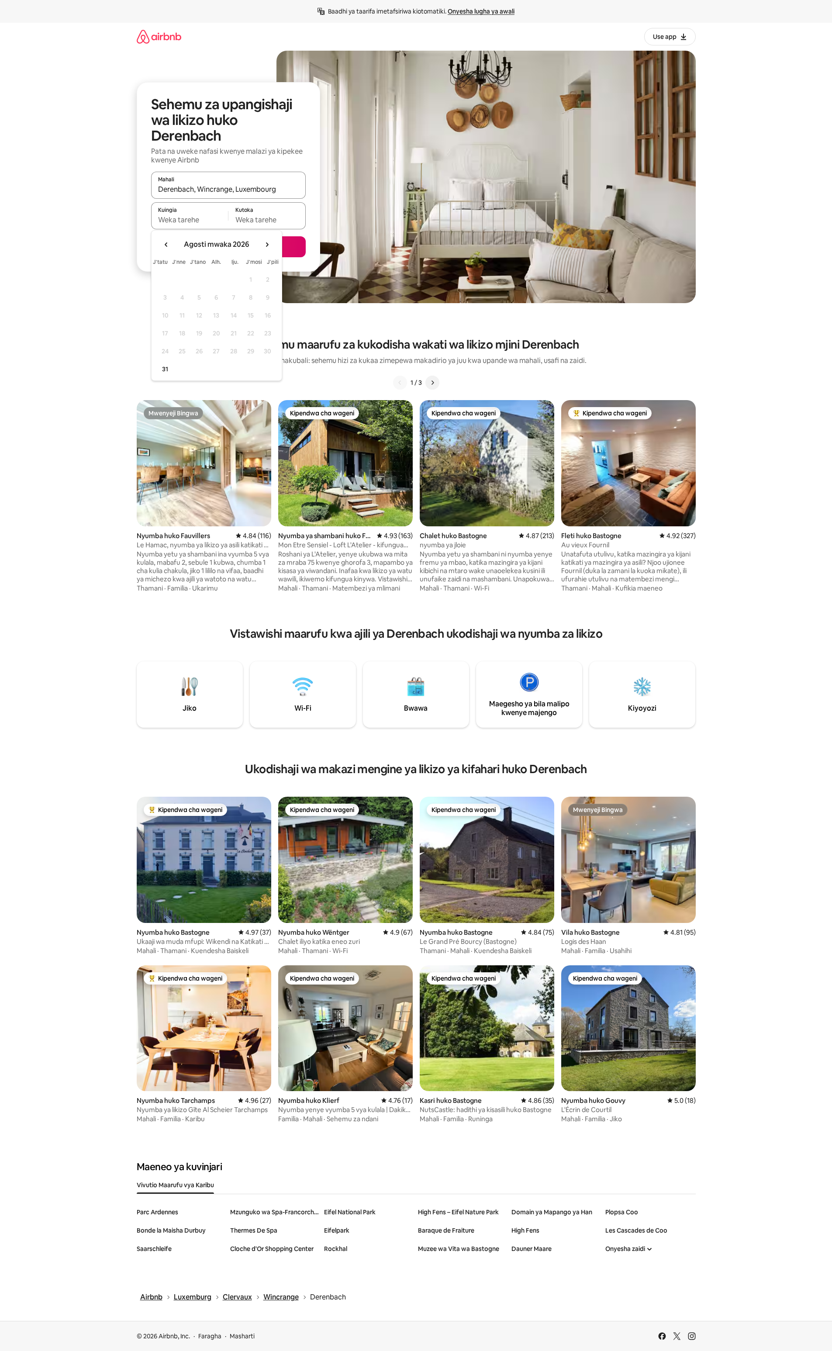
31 (165, 369)
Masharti (242, 1336)
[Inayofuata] (432, 383)
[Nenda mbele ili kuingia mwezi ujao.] (266, 244)
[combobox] (228, 189)
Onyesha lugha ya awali (481, 11)
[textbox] (189, 219)
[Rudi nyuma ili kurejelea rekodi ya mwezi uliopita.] (166, 244)
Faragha (209, 1336)
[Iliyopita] (400, 383)
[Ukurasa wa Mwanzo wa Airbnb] (159, 36)
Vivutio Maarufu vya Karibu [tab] (175, 1185)
